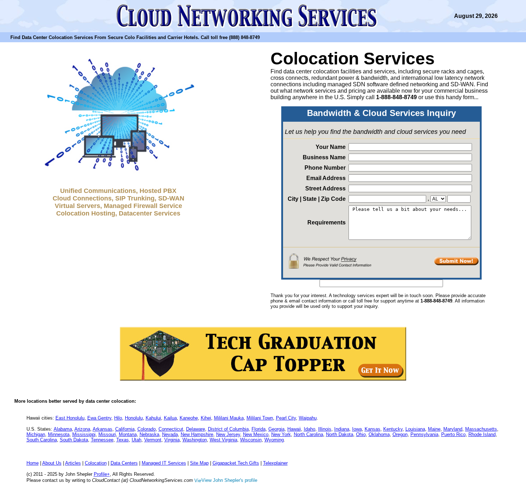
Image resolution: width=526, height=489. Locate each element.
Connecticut (171, 429)
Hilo (118, 418)
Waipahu (308, 418)
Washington (194, 439)
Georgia (276, 429)
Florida (259, 429)
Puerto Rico (453, 434)
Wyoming (274, 439)
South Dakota (74, 439)
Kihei (206, 418)
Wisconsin (251, 439)
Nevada (170, 434)
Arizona (82, 429)
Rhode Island (482, 434)
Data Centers (124, 463)
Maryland (452, 429)
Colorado (146, 429)
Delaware (195, 429)
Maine (434, 429)
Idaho (309, 429)
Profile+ (102, 474)
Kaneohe (189, 418)
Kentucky (393, 429)
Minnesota (58, 434)
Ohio (361, 434)
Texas (122, 439)
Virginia (172, 439)
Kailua (170, 418)
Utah (136, 439)
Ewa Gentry (99, 418)
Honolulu (134, 418)
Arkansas (102, 429)
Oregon (400, 434)
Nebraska (149, 434)
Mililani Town (260, 418)
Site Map (199, 463)
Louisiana (415, 429)
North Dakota (339, 434)
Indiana (341, 429)
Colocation (96, 463)
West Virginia (223, 439)
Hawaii (294, 429)
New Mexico (255, 434)
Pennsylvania (424, 434)
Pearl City (286, 418)
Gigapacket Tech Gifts (236, 463)
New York (281, 434)
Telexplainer (275, 463)
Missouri (107, 434)
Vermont (152, 439)
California (125, 429)
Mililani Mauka (229, 418)
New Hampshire (197, 434)
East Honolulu (69, 418)
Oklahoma (379, 434)
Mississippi (84, 434)
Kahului (153, 418)
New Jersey (228, 434)
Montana (128, 434)
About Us (52, 463)
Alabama (63, 429)
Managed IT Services (164, 463)
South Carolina (41, 439)
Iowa (357, 429)
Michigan (35, 434)
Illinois (324, 429)
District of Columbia (228, 429)
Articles (73, 463)
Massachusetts (481, 429)
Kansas (372, 429)
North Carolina (308, 434)
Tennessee (102, 439)
